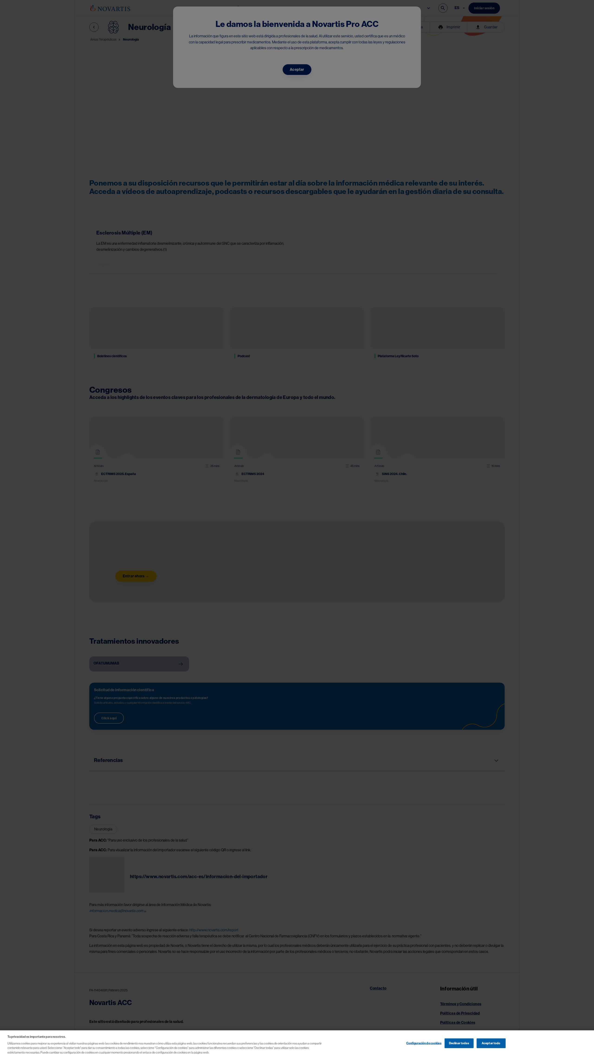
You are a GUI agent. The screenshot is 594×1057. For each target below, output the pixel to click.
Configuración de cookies (424, 1043)
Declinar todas (459, 1043)
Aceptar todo (491, 1043)
